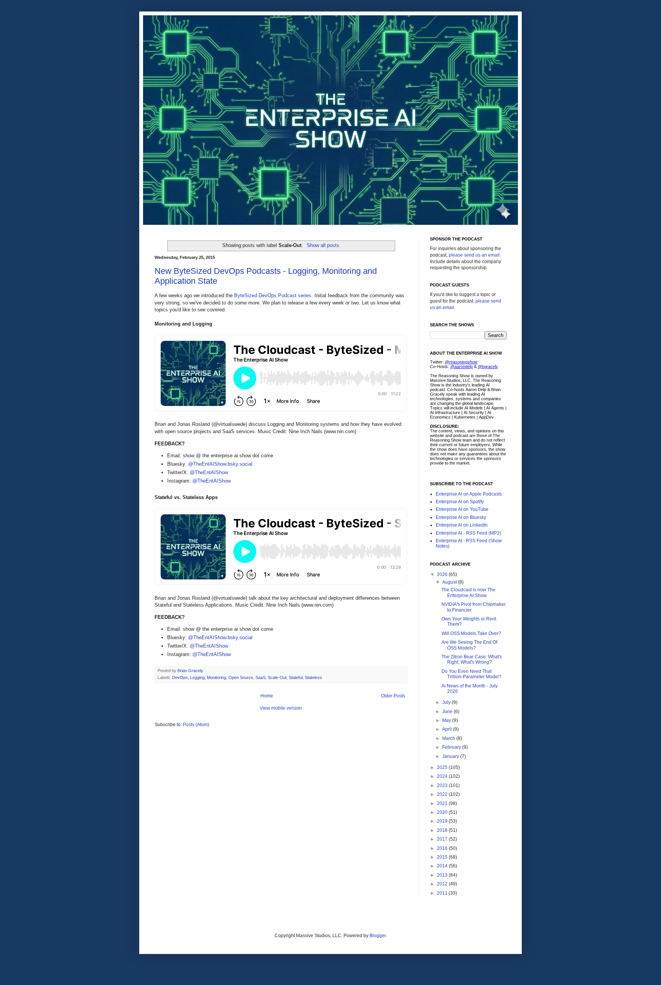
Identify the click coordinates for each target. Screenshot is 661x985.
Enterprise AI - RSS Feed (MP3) (468, 533)
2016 (443, 848)
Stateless (313, 677)
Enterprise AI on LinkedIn (462, 525)
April (447, 729)
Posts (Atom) (196, 724)
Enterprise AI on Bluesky (461, 517)
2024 (443, 776)
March (449, 738)
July (447, 702)
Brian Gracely (190, 670)
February (452, 747)
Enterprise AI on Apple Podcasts (469, 494)
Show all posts (323, 245)
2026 (443, 574)
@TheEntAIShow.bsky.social (220, 464)
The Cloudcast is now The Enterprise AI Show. (468, 592)
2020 (443, 812)
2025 (443, 767)
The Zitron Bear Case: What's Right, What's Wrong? (471, 659)
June (448, 711)
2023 (443, 785)
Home (266, 696)
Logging (197, 677)
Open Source (240, 677)
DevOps (180, 677)
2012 (443, 884)
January (451, 756)
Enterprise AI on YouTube (462, 509)
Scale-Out (277, 677)
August (450, 582)
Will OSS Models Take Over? (471, 633)
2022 (443, 794)
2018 (443, 830)
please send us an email (474, 255)
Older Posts (393, 696)
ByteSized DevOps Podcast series (272, 295)
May (447, 720)
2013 (443, 875)
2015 (443, 857)
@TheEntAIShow (209, 472)
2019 (443, 821)
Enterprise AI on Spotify (460, 501)
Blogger (378, 935)
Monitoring (216, 677)
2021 (443, 803)
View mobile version (281, 708)
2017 (443, 839)
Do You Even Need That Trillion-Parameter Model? (471, 674)
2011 (443, 893)
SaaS (260, 677)
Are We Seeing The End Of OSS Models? (469, 645)
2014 (443, 866)
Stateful (296, 677)
